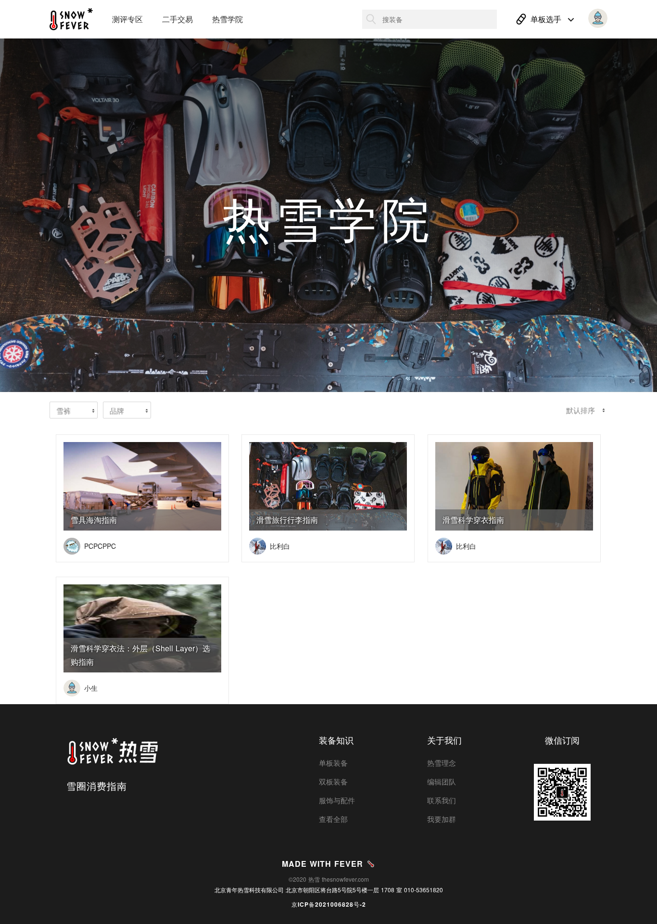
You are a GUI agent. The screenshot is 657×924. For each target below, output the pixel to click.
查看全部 (333, 819)
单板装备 (333, 763)
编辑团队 (441, 781)
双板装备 (333, 781)
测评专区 (127, 19)
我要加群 (441, 819)
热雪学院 (227, 19)
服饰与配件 (337, 800)
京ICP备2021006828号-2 (328, 904)
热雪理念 (441, 763)
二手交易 (177, 19)
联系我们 (441, 800)
